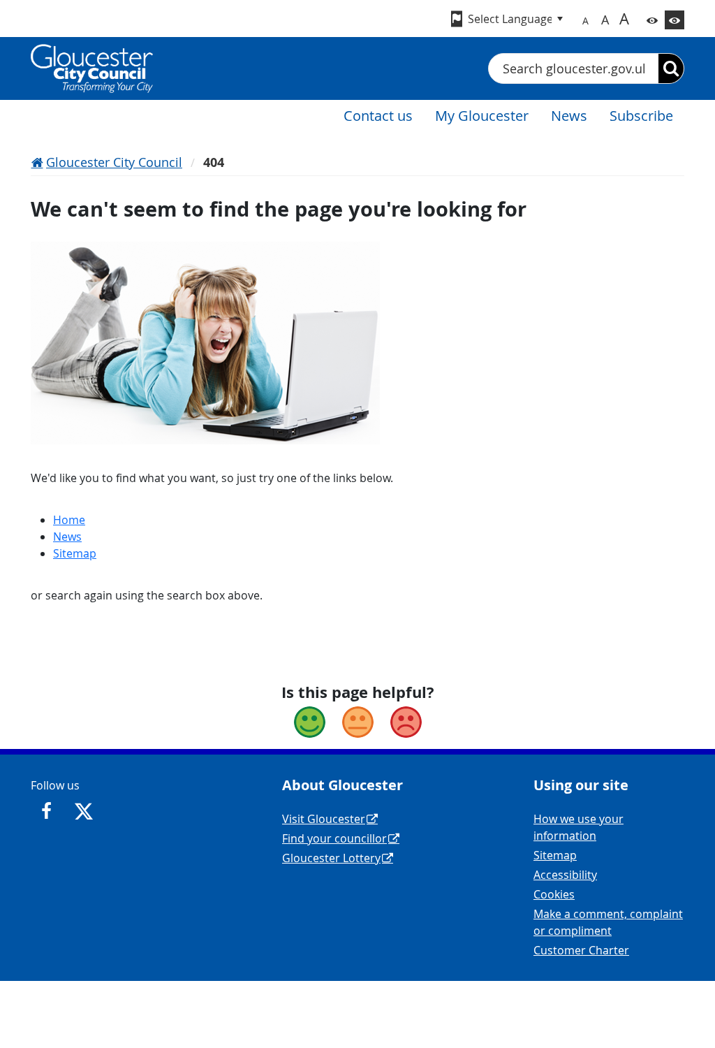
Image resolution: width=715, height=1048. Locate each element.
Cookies (554, 894)
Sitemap (74, 553)
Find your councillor (334, 838)
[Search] (671, 68)
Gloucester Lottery (331, 858)
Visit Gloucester (323, 819)
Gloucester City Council (114, 162)
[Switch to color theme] (652, 19)
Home (69, 519)
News (67, 536)
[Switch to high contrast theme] (674, 19)
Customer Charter (581, 950)
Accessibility (565, 874)
